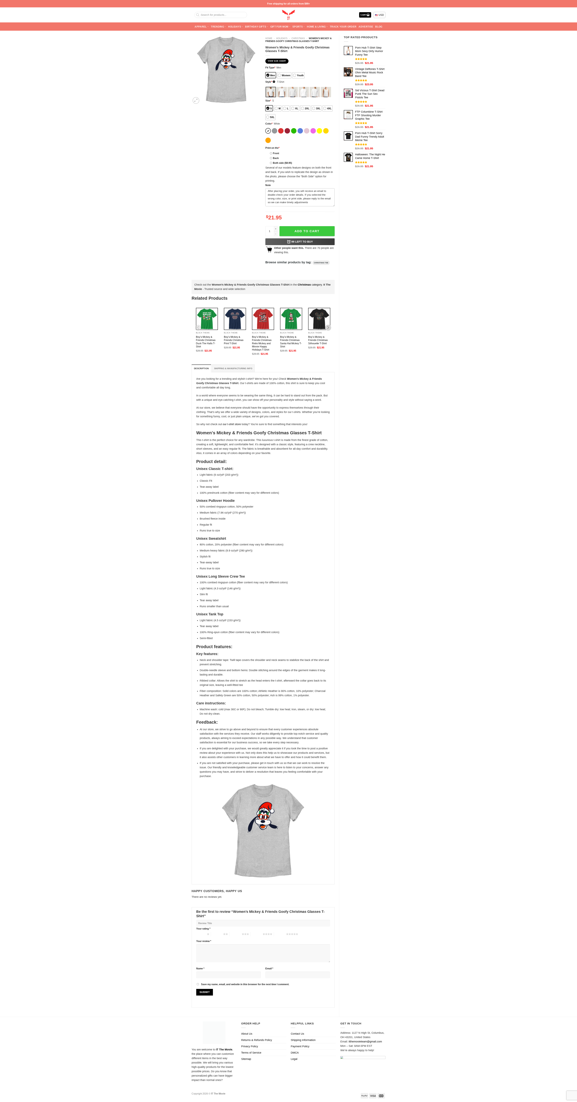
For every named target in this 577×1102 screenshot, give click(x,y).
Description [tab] (201, 368)
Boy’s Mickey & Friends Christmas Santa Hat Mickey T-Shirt (291, 342)
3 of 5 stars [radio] (236, 934)
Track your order (343, 26)
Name (200, 968)
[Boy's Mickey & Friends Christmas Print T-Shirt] (235, 319)
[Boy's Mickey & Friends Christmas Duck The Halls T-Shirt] (207, 319)
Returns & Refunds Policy (256, 1040)
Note (268, 185)
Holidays (234, 26)
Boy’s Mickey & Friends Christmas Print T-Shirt (233, 340)
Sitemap (246, 1058)
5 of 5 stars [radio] (280, 934)
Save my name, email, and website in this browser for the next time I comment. (245, 984)
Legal (294, 1058)
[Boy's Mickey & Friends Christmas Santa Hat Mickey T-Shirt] (291, 319)
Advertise (366, 26)
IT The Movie (224, 1049)
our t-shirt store (232, 424)
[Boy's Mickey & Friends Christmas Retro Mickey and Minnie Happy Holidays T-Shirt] (263, 319)
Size (268, 100)
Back (276, 158)
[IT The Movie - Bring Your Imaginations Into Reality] (288, 14)
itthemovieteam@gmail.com (365, 1041)
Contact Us (297, 1033)
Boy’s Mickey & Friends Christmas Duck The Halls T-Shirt (205, 342)
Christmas (298, 38)
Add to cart (307, 231)
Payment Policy (300, 1046)
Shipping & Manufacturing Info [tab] (233, 368)
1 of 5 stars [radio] (201, 934)
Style (270, 81)
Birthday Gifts (255, 26)
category (310, 284)
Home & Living (316, 26)
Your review (203, 941)
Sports (297, 26)
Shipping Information (303, 1040)
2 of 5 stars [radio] (217, 934)
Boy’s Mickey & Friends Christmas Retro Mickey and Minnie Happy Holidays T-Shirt (262, 343)
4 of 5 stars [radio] (256, 934)
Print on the (272, 147)
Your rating (203, 928)
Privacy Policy (249, 1046)
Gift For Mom (279, 26)
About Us (246, 1033)
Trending (217, 26)
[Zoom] (196, 100)
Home (268, 38)
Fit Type (270, 67)
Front (276, 153)
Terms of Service (251, 1052)
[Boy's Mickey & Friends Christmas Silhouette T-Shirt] (319, 319)
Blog (378, 26)
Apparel (201, 26)
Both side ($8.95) (282, 163)
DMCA (295, 1052)
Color (269, 123)
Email (269, 968)
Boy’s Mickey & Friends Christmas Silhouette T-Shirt (318, 340)
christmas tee (321, 263)
